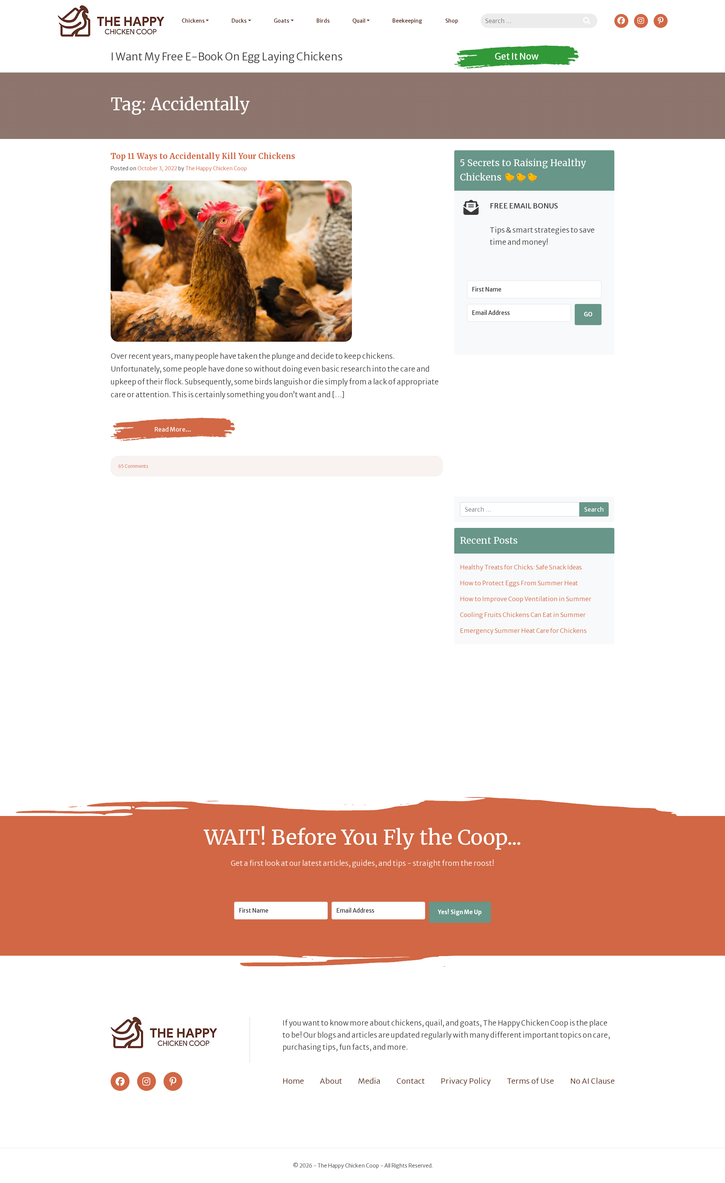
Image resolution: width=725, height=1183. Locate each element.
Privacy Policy (466, 1081)
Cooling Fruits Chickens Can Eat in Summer (523, 614)
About (331, 1081)
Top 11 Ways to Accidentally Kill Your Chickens (203, 156)
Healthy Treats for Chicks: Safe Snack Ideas (521, 567)
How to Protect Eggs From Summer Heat (519, 583)
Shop (451, 20)
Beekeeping (407, 20)
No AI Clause (592, 1081)
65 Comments (133, 466)
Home (293, 1081)
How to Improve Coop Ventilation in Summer (525, 599)
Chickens (193, 20)
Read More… (173, 435)
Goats (281, 20)
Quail (359, 20)
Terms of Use (530, 1081)
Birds (323, 20)
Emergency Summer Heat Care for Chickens (523, 630)
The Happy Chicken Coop (216, 168)
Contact (410, 1081)
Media (369, 1081)
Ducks (239, 20)
